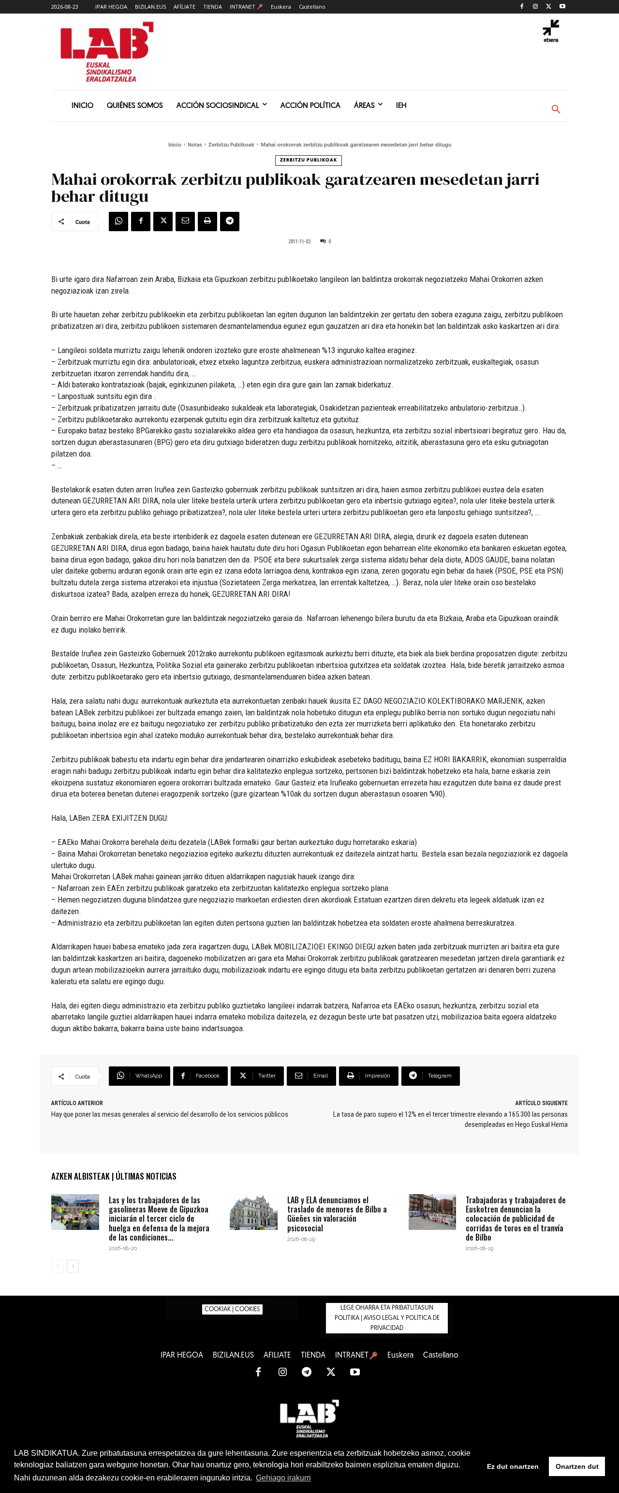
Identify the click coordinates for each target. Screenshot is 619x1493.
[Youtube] (562, 7)
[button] (556, 109)
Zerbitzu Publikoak (231, 145)
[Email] (185, 221)
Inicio (174, 145)
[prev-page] (57, 1266)
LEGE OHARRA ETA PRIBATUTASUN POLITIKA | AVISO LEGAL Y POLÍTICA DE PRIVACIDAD (387, 1318)
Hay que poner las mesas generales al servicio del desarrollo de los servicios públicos (169, 1114)
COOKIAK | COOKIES (232, 1309)
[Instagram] (535, 7)
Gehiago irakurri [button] (283, 1478)
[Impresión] (207, 221)
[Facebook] (522, 7)
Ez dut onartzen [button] (513, 1466)
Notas (195, 145)
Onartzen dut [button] (577, 1466)
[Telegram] (229, 221)
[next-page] (73, 1266)
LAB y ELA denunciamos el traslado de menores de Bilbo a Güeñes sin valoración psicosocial (337, 1214)
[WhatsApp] (118, 221)
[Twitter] (548, 7)
